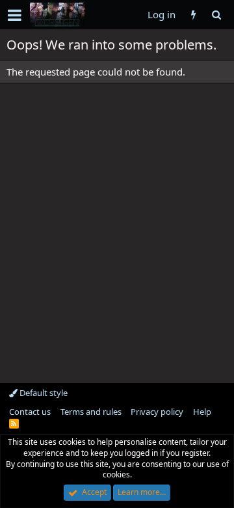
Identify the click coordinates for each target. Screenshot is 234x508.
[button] (15, 15)
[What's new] (193, 15)
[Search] (216, 15)
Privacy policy (157, 411)
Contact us (30, 411)
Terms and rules (91, 411)
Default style (43, 393)
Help (202, 411)
